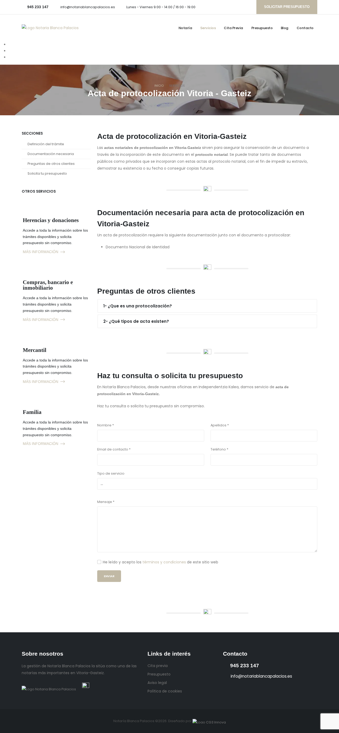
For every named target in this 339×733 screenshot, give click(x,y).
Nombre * (105, 425)
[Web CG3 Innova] (209, 721)
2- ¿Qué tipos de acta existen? (136, 321)
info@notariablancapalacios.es (87, 7)
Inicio (159, 85)
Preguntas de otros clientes (51, 163)
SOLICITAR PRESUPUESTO (287, 7)
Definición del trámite (46, 144)
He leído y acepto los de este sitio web (160, 562)
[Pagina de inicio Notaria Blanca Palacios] (50, 27)
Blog (284, 27)
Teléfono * (219, 449)
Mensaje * (105, 502)
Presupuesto (262, 27)
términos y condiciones (164, 562)
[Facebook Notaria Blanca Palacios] (221, 7)
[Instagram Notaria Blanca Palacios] (229, 7)
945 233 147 (244, 665)
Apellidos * (220, 425)
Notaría (185, 27)
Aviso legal (157, 682)
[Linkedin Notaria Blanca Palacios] (238, 7)
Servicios (208, 27)
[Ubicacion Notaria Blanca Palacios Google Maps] (246, 7)
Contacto (305, 27)
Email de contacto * (114, 449)
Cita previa (233, 27)
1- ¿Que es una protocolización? (137, 306)
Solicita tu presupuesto (47, 173)
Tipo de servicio (110, 473)
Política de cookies (165, 691)
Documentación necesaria (51, 154)
